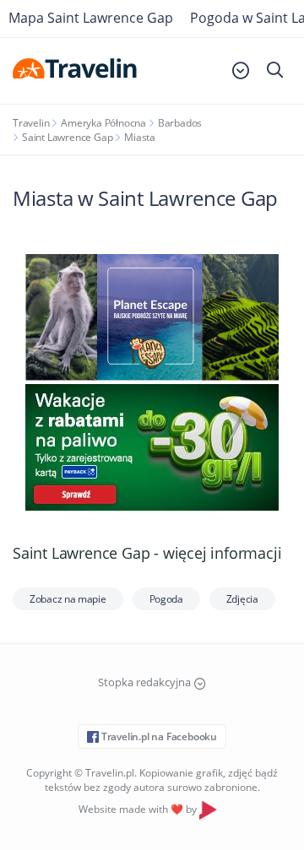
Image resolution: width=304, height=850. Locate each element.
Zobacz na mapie (68, 599)
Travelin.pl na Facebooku (158, 736)
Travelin (31, 123)
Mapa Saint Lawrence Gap (90, 17)
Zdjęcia (242, 599)
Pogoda (166, 599)
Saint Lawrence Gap (67, 137)
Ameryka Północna (103, 123)
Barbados (180, 123)
